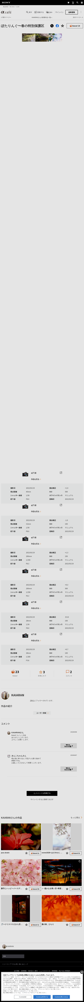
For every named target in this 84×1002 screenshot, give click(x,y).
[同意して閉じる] (81, 972)
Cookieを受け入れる (61, 997)
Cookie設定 (22, 997)
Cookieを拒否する (42, 997)
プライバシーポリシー (29, 992)
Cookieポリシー (24, 991)
